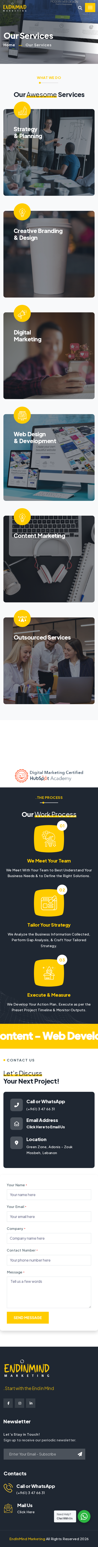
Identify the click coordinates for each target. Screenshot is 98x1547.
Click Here (26, 1512)
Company (16, 1228)
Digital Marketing (27, 336)
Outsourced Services (42, 637)
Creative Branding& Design (38, 234)
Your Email (16, 1206)
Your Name (17, 1185)
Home (9, 44)
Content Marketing (39, 535)
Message (16, 1272)
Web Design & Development (35, 437)
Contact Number (22, 1250)
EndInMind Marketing (27, 1539)
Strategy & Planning (28, 132)
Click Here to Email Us (45, 1126)
